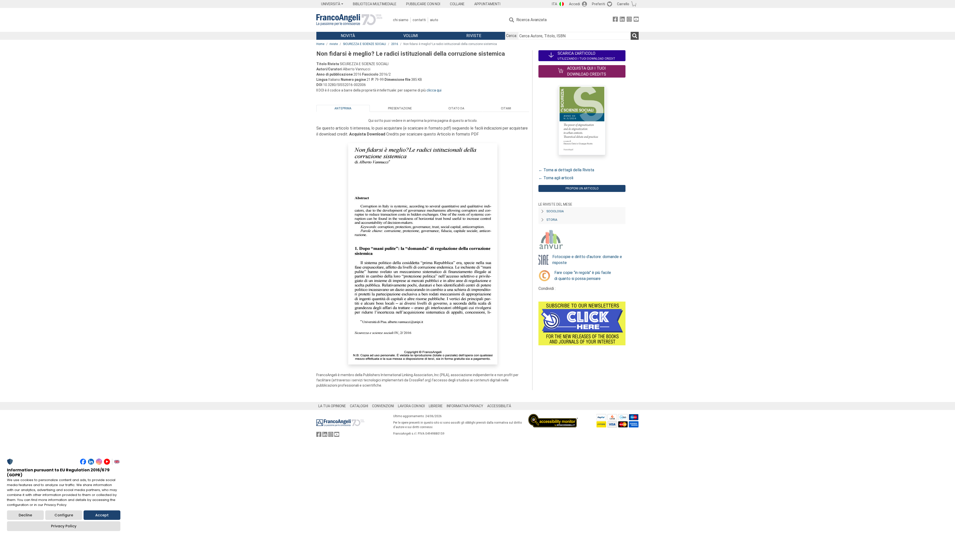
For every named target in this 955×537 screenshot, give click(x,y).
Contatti (419, 20)
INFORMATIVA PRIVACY (465, 406)
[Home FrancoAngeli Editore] (349, 19)
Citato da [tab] (456, 108)
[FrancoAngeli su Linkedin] (622, 20)
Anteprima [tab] (342, 108)
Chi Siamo (400, 20)
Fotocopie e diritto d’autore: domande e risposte (587, 259)
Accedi (574, 4)
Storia (551, 220)
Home (320, 44)
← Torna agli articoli (555, 178)
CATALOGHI (359, 406)
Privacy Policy (63, 526)
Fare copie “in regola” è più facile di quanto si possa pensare (582, 275)
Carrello (623, 4)
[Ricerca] (635, 36)
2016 (394, 44)
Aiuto (434, 20)
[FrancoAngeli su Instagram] (629, 20)
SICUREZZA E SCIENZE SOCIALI (364, 44)
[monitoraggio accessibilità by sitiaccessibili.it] (553, 416)
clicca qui (434, 90)
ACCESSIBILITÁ (499, 406)
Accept (102, 515)
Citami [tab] (506, 108)
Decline (25, 515)
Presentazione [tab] (400, 108)
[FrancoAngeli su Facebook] (615, 20)
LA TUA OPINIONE (332, 406)
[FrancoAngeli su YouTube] (636, 20)
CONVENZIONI (383, 406)
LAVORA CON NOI (411, 406)
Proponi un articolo (582, 188)
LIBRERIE (436, 406)
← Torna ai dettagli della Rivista (566, 170)
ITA (554, 4)
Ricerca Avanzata (531, 19)
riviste (334, 44)
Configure (63, 515)
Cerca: (511, 35)
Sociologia (555, 211)
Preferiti (598, 4)
